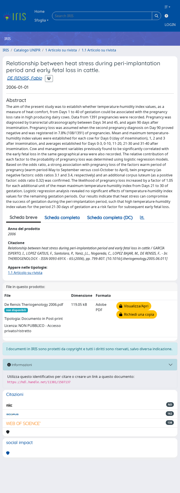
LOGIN (170, 24)
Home (39, 11)
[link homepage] (16, 16)
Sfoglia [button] (40, 20)
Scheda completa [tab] (62, 217)
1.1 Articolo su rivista (99, 50)
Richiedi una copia (138, 314)
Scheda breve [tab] (23, 217)
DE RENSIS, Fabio (24, 78)
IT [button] (166, 7)
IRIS (6, 50)
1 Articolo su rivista (61, 50)
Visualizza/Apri (135, 306)
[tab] (142, 217)
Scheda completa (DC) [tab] (110, 217)
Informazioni (21, 364)
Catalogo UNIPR (27, 50)
